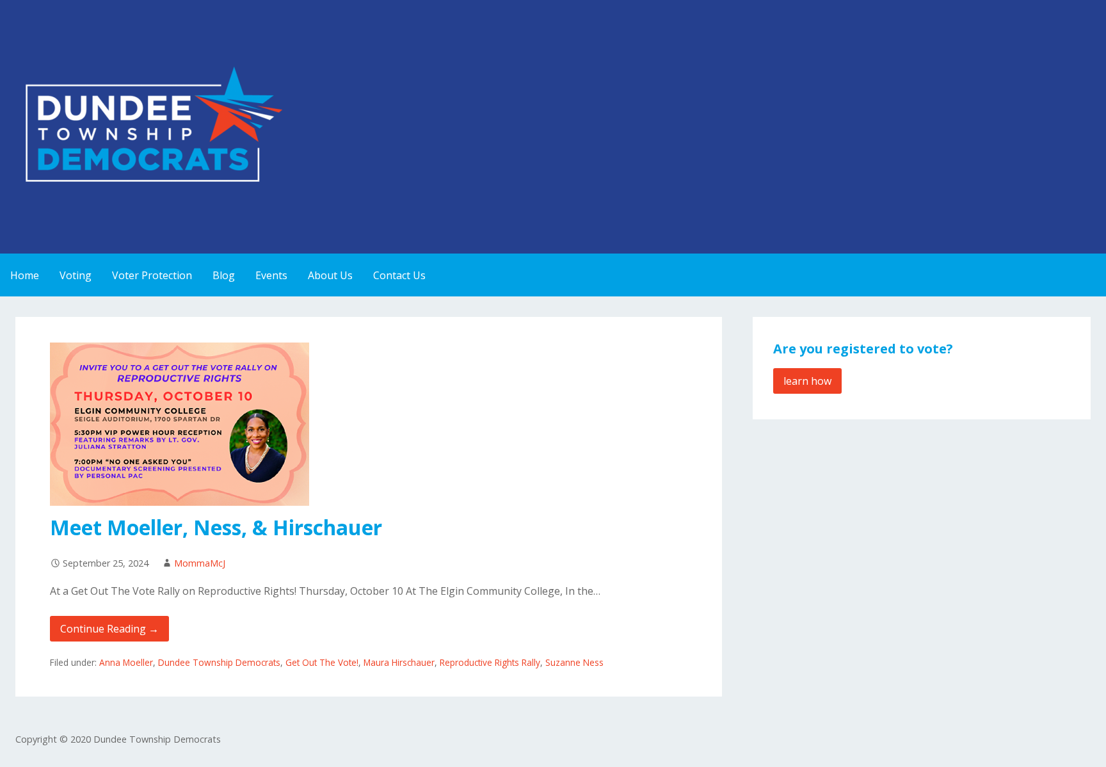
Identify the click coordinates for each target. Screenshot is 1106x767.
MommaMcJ (199, 563)
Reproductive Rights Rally (490, 662)
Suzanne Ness (574, 662)
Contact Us (399, 275)
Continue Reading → (109, 629)
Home (24, 275)
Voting (76, 275)
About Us (330, 275)
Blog (223, 275)
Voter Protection (152, 275)
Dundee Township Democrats (219, 662)
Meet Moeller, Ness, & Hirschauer (216, 527)
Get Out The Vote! (321, 662)
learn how (807, 381)
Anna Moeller (126, 662)
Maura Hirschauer (399, 662)
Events (271, 275)
